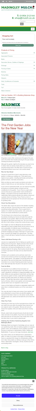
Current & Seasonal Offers (7, 374)
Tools (2, 84)
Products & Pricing (5, 373)
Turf (2, 87)
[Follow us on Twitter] (6, 1)
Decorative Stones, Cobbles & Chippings (12, 62)
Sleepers (3, 78)
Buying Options (5, 359)
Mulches (3, 72)
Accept (18, 396)
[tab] (18, 53)
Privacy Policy (21, 409)
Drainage (3, 65)
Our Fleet (3, 357)
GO (22, 24)
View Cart (18, 45)
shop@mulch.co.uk (25, 17)
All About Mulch (5, 370)
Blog (2, 363)
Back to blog (4, 348)
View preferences (18, 405)
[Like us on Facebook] (2, 1)
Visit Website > (7, 119)
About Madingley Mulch (6, 356)
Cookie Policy (14, 409)
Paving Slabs (4, 75)
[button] (33, 381)
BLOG (10, 1)
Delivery (3, 360)
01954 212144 (27, 15)
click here (30, 332)
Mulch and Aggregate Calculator (9, 371)
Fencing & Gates (6, 68)
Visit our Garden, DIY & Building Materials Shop (12, 376)
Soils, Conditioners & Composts (10, 81)
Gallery (3, 362)
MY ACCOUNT (30, 1)
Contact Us (4, 365)
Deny (18, 400)
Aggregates (4, 53)
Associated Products (7, 56)
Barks (2, 59)
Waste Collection (5, 91)
